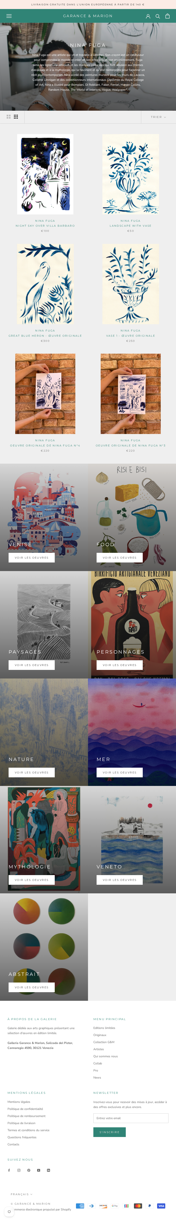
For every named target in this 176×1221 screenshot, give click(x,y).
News (97, 1078)
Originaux (99, 1035)
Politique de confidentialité (25, 1109)
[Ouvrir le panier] (167, 16)
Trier (157, 117)
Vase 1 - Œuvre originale (130, 335)
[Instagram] (18, 1170)
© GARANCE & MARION (31, 1203)
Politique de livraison (21, 1123)
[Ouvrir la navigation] (9, 16)
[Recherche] (158, 16)
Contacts (13, 1144)
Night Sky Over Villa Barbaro (45, 225)
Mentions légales (19, 1102)
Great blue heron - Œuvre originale (45, 335)
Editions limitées (104, 1028)
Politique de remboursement (27, 1116)
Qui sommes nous (105, 1056)
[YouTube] (38, 1170)
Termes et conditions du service (28, 1130)
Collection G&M (103, 1042)
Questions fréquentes (22, 1137)
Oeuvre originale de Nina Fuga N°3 (131, 445)
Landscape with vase (131, 225)
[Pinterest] (28, 1170)
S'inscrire (110, 1132)
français (20, 1194)
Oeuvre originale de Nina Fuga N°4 (45, 445)
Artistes (98, 1049)
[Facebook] (9, 1170)
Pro (95, 1070)
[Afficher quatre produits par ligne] (16, 117)
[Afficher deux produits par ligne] (9, 117)
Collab (97, 1063)
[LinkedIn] (48, 1170)
